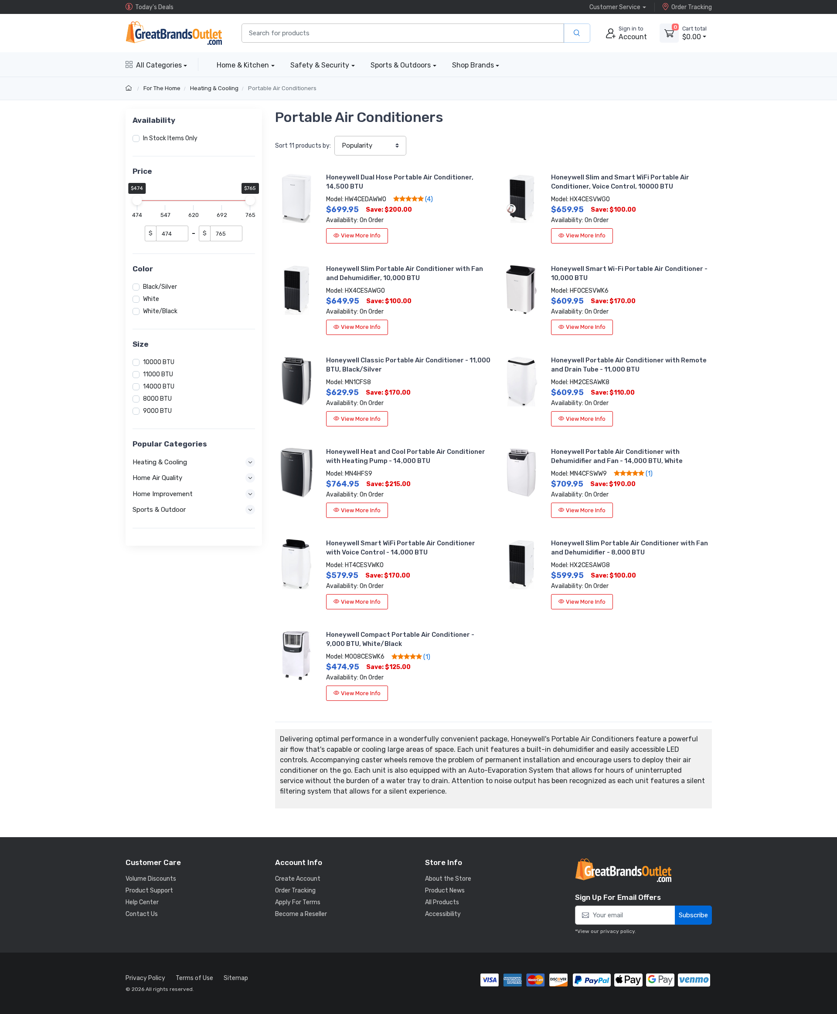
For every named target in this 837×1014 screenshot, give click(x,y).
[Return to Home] (130, 88)
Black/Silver (160, 287)
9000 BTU (157, 411)
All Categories (159, 65)
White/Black (160, 311)
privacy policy (617, 931)
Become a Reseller (301, 914)
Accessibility (443, 914)
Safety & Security (319, 65)
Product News (445, 890)
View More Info (361, 235)
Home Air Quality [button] (157, 478)
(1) (648, 473)
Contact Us (142, 914)
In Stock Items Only (170, 138)
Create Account (297, 878)
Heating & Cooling (214, 88)
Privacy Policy (145, 978)
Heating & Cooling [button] (160, 462)
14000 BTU (158, 386)
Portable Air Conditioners (282, 88)
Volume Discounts (151, 878)
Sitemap (236, 978)
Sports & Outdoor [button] (159, 510)
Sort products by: (303, 145)
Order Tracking (691, 7)
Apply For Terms (297, 902)
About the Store (448, 878)
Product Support (149, 890)
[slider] (137, 200)
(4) (428, 199)
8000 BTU (157, 398)
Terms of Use (194, 978)
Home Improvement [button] (163, 494)
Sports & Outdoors (401, 65)
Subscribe (693, 915)
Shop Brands (473, 65)
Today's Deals (154, 7)
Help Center (142, 902)
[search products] (577, 33)
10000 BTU (158, 362)
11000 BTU (158, 374)
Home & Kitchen (243, 65)
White (151, 299)
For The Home (161, 88)
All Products (442, 902)
